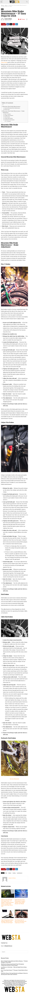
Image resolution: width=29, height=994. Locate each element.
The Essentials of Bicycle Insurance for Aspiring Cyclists (20, 921)
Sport (6, 5)
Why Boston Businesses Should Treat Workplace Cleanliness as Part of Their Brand (12, 964)
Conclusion (9, 121)
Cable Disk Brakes (9, 118)
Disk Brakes (7, 116)
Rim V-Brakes (8, 114)
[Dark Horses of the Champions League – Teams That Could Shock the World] (21, 890)
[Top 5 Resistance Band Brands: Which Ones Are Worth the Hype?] (7, 910)
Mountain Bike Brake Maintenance (11, 106)
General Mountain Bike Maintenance (12, 108)
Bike (6, 873)
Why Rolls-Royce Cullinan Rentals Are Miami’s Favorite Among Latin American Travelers (14, 974)
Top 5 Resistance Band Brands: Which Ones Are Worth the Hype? (7, 921)
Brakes (9, 873)
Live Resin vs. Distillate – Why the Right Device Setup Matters (14, 968)
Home (2, 5)
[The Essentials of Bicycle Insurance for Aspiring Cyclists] (21, 910)
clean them (4, 62)
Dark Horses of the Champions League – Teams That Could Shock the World (20, 901)
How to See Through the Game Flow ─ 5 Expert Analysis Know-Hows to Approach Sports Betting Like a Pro (7, 903)
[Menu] (1, 2)
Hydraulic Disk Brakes (9, 119)
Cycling (14, 873)
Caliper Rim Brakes (9, 115)
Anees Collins (8, 18)
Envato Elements (14, 779)
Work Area (7, 109)
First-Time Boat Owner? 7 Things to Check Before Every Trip (14, 971)
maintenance (19, 873)
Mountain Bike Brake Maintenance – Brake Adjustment (13, 111)
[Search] (27, 2)
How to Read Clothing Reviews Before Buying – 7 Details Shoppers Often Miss (14, 961)
